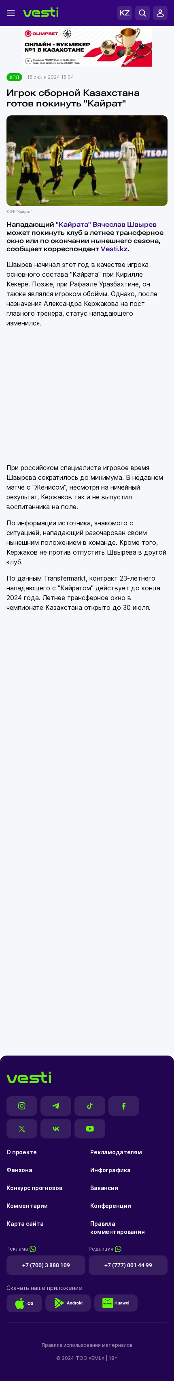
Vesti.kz (114, 249)
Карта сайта (24, 1223)
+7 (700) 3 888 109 (46, 1265)
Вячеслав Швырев (125, 224)
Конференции (110, 1205)
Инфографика (110, 1169)
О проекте (21, 1152)
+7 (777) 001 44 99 (128, 1265)
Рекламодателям (116, 1152)
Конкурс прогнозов (34, 1187)
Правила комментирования (117, 1227)
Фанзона (19, 1169)
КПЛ (14, 77)
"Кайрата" (72, 224)
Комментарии (26, 1205)
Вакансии (104, 1187)
